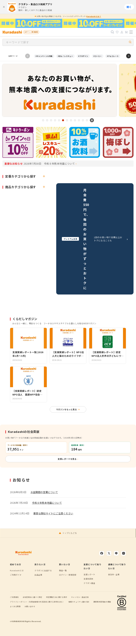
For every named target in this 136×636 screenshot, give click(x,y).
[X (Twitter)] (108, 553)
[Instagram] (123, 553)
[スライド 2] (47, 120)
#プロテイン (83, 56)
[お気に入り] (117, 32)
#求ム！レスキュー (65, 56)
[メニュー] (131, 32)
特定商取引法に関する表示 (56, 597)
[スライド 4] (55, 120)
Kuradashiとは (17, 570)
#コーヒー (98, 56)
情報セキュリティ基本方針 (78, 601)
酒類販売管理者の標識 (102, 601)
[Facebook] (101, 553)
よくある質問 (15, 606)
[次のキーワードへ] (128, 55)
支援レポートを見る (68, 458)
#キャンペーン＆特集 (44, 56)
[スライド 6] (63, 120)
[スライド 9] (75, 120)
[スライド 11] (83, 120)
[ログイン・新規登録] (121, 32)
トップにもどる (69, 533)
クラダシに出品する (43, 570)
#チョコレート (113, 56)
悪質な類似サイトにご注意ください (53, 513)
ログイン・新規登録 (67, 574)
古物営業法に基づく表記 (32, 597)
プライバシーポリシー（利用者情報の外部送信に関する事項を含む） (37, 601)
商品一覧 (63, 570)
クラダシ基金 (89, 583)
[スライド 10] (79, 120)
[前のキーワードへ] (27, 55)
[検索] (112, 32)
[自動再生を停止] (92, 120)
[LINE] (116, 553)
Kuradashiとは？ (93, 16)
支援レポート (89, 574)
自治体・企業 (114, 574)
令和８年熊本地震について (47, 502)
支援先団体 (88, 578)
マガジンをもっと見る (68, 409)
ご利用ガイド (16, 574)
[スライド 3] (51, 120)
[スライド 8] (71, 120)
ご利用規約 (14, 597)
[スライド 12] (87, 120)
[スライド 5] (59, 120)
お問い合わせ (30, 606)
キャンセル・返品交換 (80, 597)
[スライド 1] (43, 120)
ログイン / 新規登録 (31, 32)
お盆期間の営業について (44, 492)
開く (129, 7)
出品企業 (38, 574)
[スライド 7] (67, 120)
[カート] (126, 32)
